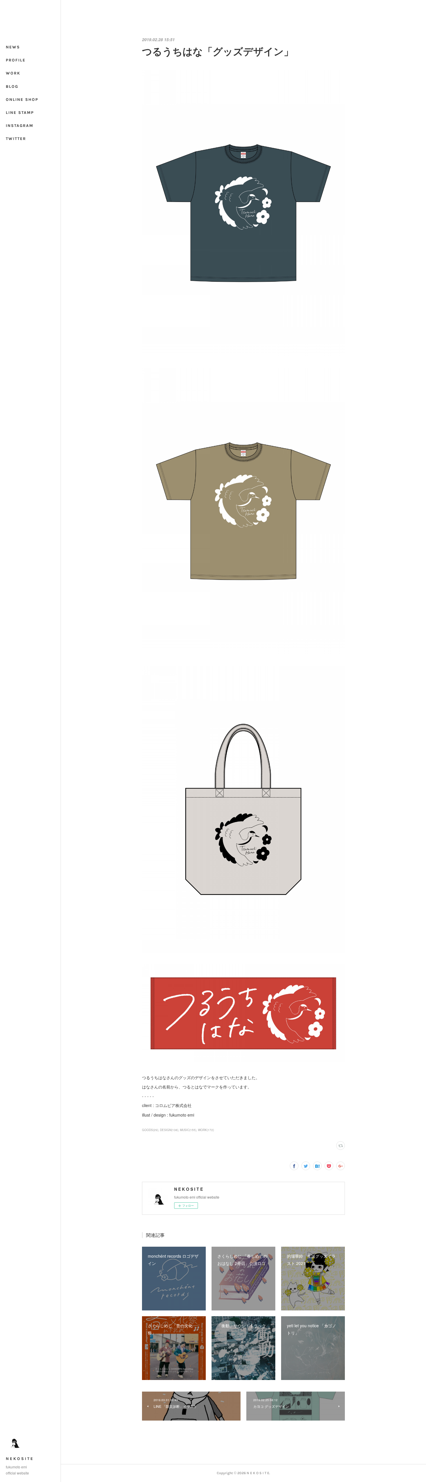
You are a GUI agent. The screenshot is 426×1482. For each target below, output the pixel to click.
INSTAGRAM (19, 125)
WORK (13, 73)
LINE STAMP (20, 112)
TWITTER (16, 138)
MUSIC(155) (188, 1130)
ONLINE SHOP (22, 99)
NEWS (13, 47)
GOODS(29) (150, 1130)
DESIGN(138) (169, 1130)
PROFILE (16, 60)
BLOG (12, 86)
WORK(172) (206, 1130)
